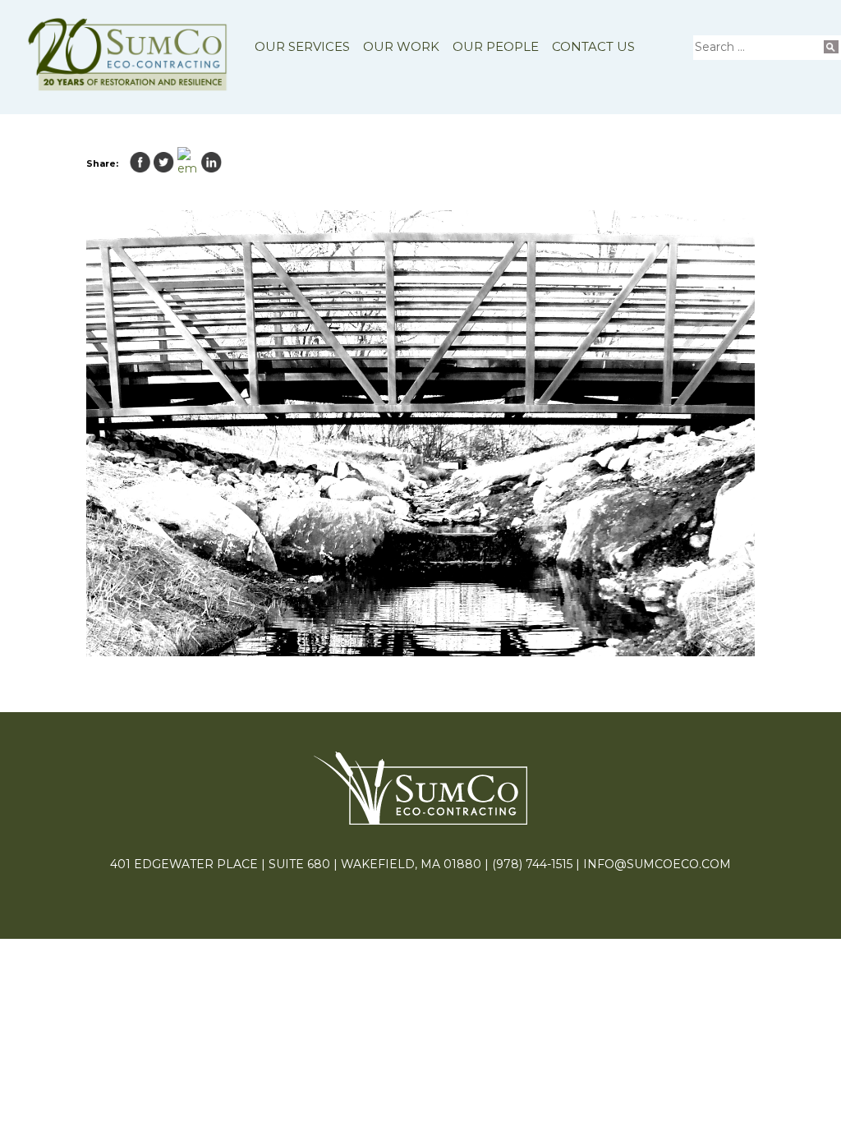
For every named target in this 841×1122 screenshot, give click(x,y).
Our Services (302, 46)
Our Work (401, 46)
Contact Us (593, 46)
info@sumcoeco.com (657, 864)
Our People (496, 46)
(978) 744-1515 (532, 864)
